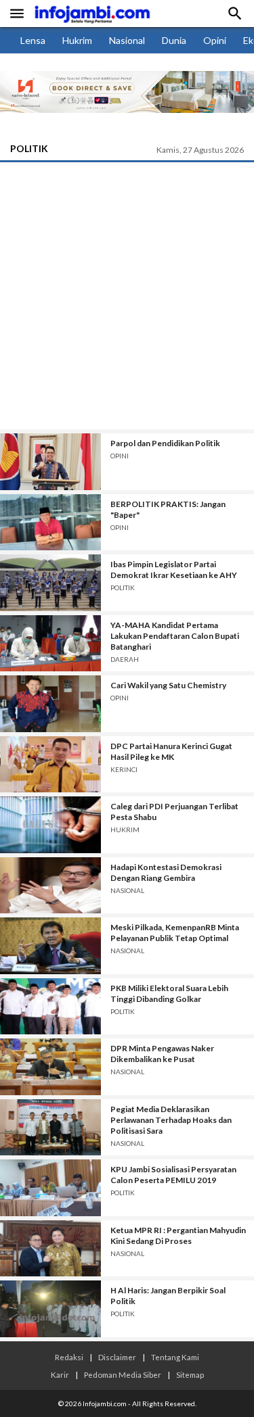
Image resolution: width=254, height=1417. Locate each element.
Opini (214, 40)
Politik (29, 148)
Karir (60, 1374)
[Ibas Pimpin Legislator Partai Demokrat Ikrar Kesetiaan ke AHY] (50, 582)
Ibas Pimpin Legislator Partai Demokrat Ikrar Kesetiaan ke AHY (173, 569)
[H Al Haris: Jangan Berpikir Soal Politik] (50, 1308)
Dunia (174, 40)
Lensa (32, 40)
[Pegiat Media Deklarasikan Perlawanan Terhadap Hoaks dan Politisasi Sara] (50, 1127)
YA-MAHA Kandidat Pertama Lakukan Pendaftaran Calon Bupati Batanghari (174, 636)
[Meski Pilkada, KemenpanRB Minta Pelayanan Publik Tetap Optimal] (50, 945)
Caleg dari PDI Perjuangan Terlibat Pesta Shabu (174, 811)
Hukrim (77, 40)
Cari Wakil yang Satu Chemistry (168, 685)
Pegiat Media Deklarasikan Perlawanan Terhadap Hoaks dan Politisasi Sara (171, 1120)
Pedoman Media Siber (122, 1374)
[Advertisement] (127, 296)
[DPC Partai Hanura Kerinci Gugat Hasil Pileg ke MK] (50, 764)
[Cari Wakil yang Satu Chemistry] (50, 703)
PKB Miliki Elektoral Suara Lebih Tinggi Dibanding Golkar (169, 993)
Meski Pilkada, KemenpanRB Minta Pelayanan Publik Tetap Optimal (174, 932)
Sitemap (190, 1374)
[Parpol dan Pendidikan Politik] (50, 461)
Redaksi (69, 1357)
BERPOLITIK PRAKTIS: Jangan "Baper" (168, 509)
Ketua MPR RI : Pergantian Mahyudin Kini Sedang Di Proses (178, 1235)
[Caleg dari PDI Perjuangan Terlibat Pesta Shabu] (50, 824)
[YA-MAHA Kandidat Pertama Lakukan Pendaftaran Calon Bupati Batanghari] (50, 643)
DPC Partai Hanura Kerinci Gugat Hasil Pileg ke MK (171, 751)
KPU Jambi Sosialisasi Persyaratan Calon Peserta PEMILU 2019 (173, 1174)
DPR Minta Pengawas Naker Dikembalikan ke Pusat (162, 1053)
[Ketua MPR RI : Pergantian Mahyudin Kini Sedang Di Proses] (50, 1248)
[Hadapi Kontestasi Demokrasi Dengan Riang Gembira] (50, 885)
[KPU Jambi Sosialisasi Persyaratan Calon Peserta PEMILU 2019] (50, 1187)
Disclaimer (117, 1357)
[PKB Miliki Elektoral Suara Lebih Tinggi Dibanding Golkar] (50, 1006)
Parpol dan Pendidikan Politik (165, 443)
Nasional (127, 40)
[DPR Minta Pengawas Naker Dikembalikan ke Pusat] (50, 1066)
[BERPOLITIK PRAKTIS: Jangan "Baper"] (50, 522)
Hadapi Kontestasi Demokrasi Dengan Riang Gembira (165, 872)
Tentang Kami (175, 1357)
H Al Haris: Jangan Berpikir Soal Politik (168, 1295)
